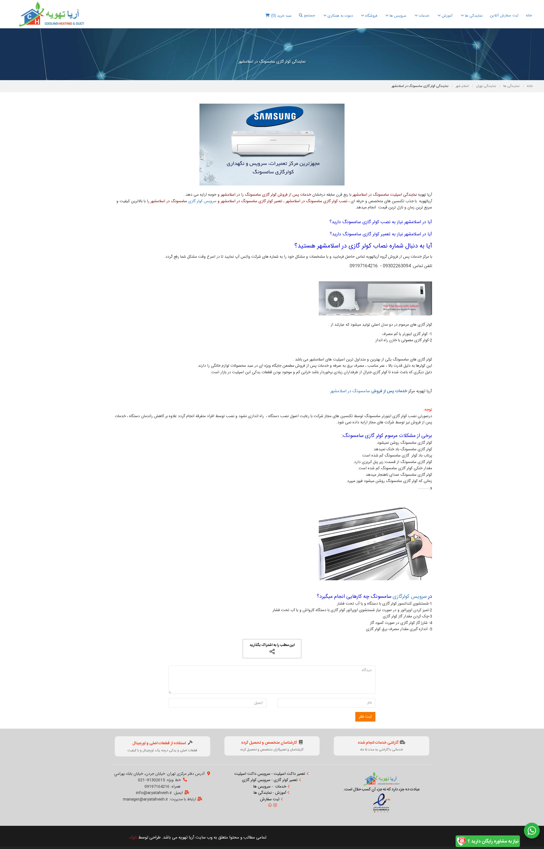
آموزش (446, 16)
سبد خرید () (281, 16)
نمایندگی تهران (486, 86)
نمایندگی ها (473, 16)
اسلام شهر (463, 86)
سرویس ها (397, 16)
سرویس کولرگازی (410, 596)
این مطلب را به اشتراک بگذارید (272, 645)
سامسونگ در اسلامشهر (368, 391)
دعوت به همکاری (339, 16)
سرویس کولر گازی (202, 201)
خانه (529, 15)
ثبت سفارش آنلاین (504, 15)
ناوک (133, 837)
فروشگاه (370, 16)
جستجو (309, 15)
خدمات (423, 16)
